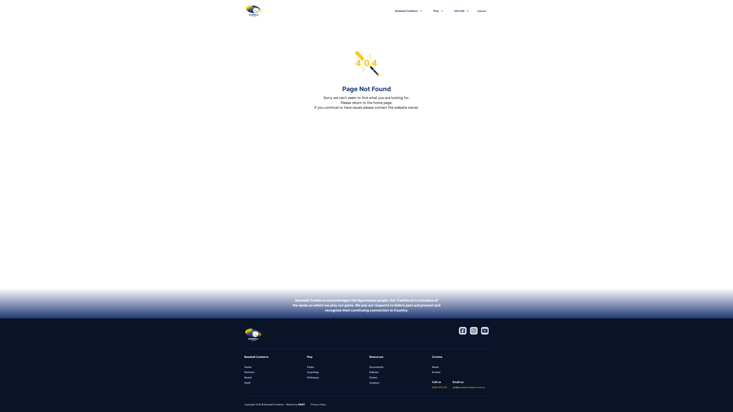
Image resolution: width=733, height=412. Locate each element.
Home (248, 367)
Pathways (313, 377)
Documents (376, 367)
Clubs (310, 367)
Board (248, 377)
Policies (374, 372)
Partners (249, 372)
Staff (247, 382)
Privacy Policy (318, 404)
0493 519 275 (439, 387)
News (435, 367)
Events (436, 372)
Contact (481, 11)
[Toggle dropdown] (421, 11)
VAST (301, 404)
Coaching (313, 372)
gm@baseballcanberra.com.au (469, 387)
